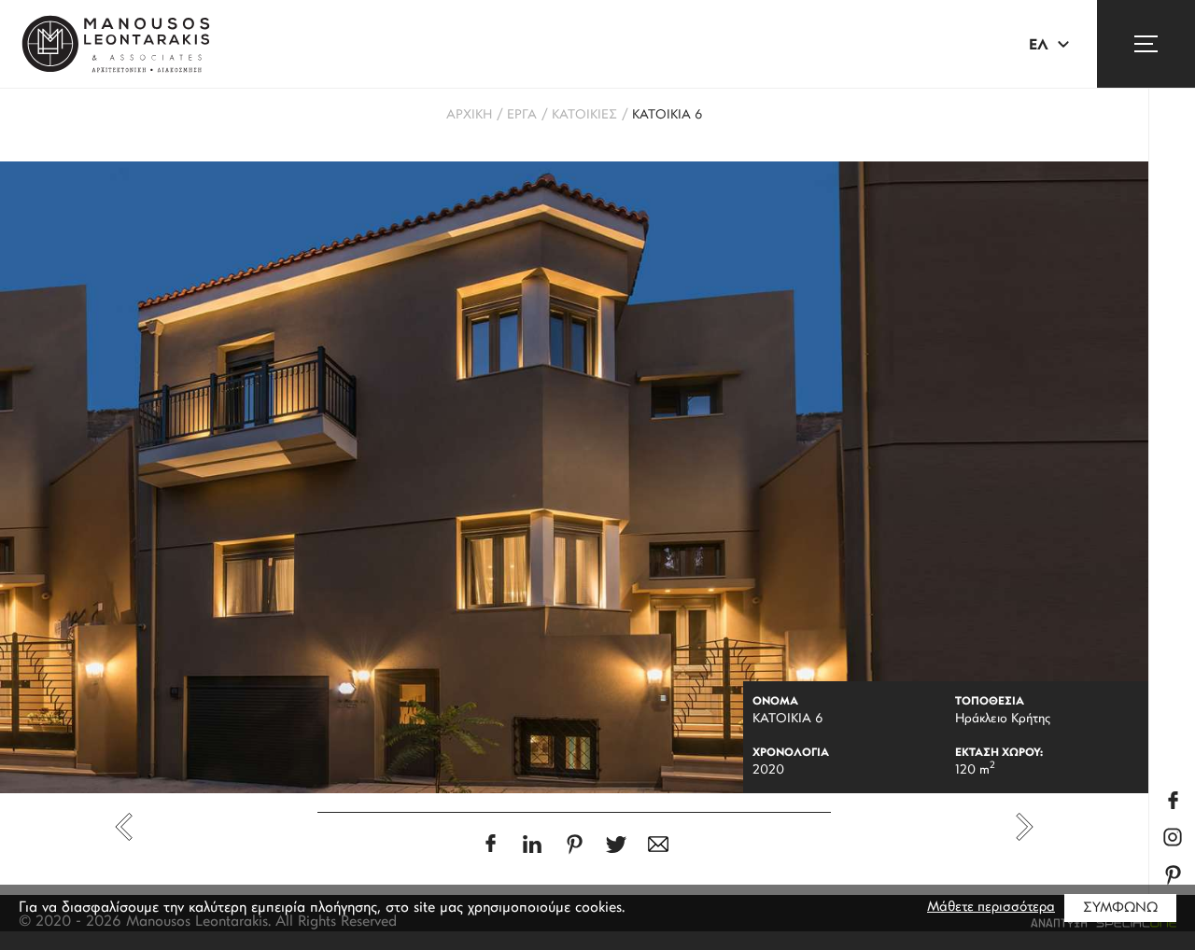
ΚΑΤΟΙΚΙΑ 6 (667, 115)
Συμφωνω (1120, 908)
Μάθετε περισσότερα (991, 908)
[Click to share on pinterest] (574, 844)
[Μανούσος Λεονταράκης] (116, 44)
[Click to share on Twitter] (616, 844)
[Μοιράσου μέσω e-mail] (658, 844)
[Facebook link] (1172, 800)
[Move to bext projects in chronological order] (1024, 827)
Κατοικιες (584, 115)
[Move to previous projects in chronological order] (124, 827)
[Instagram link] (1172, 837)
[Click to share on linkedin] (532, 844)
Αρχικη (469, 115)
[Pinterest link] (1172, 875)
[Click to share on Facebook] (490, 843)
